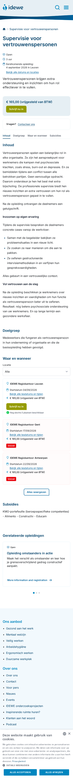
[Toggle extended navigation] (66, 7)
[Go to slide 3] (39, 593)
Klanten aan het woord (20, 718)
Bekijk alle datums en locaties (22, 72)
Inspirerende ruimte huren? (23, 712)
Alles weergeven (36, 492)
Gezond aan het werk (19, 628)
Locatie (7, 364)
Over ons (12, 675)
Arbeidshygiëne (16, 646)
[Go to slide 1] (34, 593)
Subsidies (55, 135)
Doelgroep (19, 135)
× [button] (69, 733)
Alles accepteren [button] (20, 772)
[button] (36, 765)
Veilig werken (14, 640)
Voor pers (12, 687)
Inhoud (6, 135)
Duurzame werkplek (19, 659)
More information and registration (27, 580)
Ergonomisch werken (19, 653)
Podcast (11, 724)
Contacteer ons (26, 124)
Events (10, 699)
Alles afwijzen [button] (54, 772)
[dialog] (36, 754)
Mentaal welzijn (16, 634)
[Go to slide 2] (36, 593)
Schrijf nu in (16, 406)
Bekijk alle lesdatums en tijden (26, 393)
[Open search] (57, 7)
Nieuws (10, 693)
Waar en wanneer (37, 135)
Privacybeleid (18, 761)
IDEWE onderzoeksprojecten (24, 706)
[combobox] (64, 733)
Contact (11, 681)
